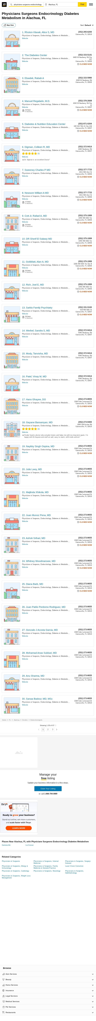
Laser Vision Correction (74, 866)
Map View (10, 25)
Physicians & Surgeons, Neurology (47, 871)
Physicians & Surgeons (11, 861)
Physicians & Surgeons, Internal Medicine (46, 862)
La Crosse (30, 845)
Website (25, 38)
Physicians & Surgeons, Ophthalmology (74, 872)
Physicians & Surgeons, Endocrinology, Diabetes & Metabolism (46, 35)
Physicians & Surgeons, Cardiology (15, 871)
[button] (91, 4)
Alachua (17, 720)
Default (88, 25)
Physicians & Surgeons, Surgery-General (78, 862)
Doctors (25, 720)
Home (4, 720)
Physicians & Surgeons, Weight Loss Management (16, 877)
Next (56, 729)
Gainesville (6, 845)
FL (10, 720)
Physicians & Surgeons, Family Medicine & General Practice (46, 867)
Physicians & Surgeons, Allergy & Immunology (15, 867)
